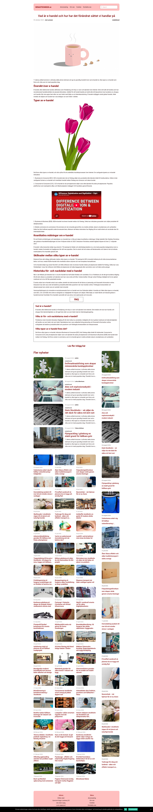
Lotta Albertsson (79, 381)
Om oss (72, 7)
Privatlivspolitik (133, 809)
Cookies (78, 7)
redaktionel (115, 20)
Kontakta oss (87, 7)
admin (76, 358)
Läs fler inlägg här (76, 346)
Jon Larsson (49, 20)
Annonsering (64, 7)
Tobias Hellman (79, 428)
